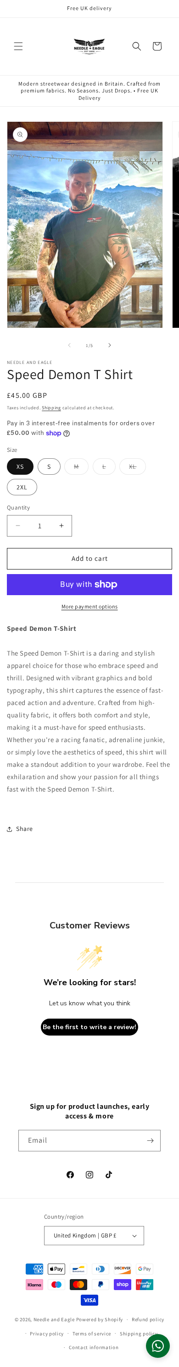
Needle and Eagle (54, 1319)
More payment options (90, 606)
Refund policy (148, 1319)
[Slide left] (69, 345)
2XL (22, 487)
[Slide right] (110, 345)
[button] (18, 46)
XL (137, 468)
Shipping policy (139, 1333)
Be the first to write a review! (89, 1027)
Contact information (93, 1347)
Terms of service (92, 1333)
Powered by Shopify (99, 1319)
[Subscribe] (150, 1140)
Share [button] (24, 829)
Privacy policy (47, 1333)
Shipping (51, 408)
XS (20, 466)
